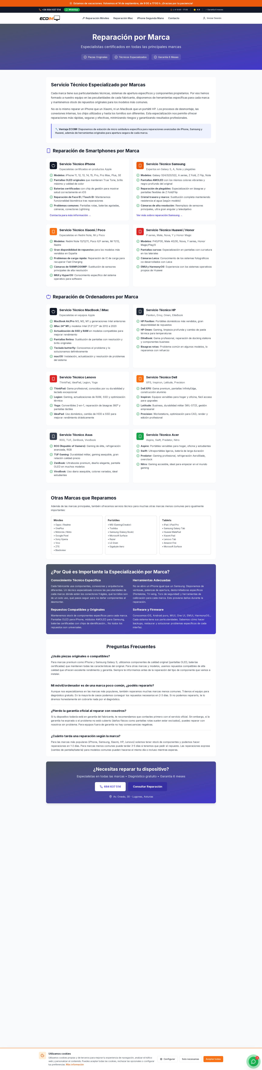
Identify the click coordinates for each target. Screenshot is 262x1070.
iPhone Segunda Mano (150, 18)
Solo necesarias (190, 1059)
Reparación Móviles (97, 18)
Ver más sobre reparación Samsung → (159, 215)
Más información (75, 1064)
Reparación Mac (123, 18)
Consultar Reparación (147, 786)
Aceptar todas (213, 1059)
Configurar (169, 1059)
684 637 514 (112, 786)
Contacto (173, 18)
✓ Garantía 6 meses (214, 9)
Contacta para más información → (70, 215)
